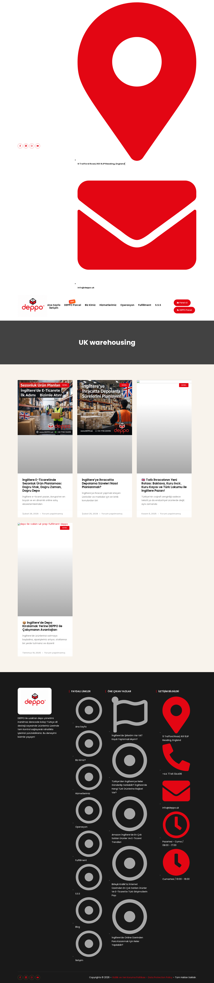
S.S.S (158, 305)
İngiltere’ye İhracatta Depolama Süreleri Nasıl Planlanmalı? (100, 483)
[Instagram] (31, 145)
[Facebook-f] (20, 145)
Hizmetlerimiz (107, 305)
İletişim (53, 308)
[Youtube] (37, 145)
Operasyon (127, 305)
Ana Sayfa (53, 305)
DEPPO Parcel (72, 305)
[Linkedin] (25, 145)
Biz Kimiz (90, 305)
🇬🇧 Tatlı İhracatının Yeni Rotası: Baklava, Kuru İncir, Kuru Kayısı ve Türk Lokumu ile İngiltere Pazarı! (164, 485)
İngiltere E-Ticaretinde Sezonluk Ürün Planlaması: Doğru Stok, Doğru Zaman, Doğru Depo (42, 485)
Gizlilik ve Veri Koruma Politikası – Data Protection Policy (142, 977)
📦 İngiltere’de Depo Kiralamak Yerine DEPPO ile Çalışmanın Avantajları (42, 626)
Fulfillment (144, 305)
